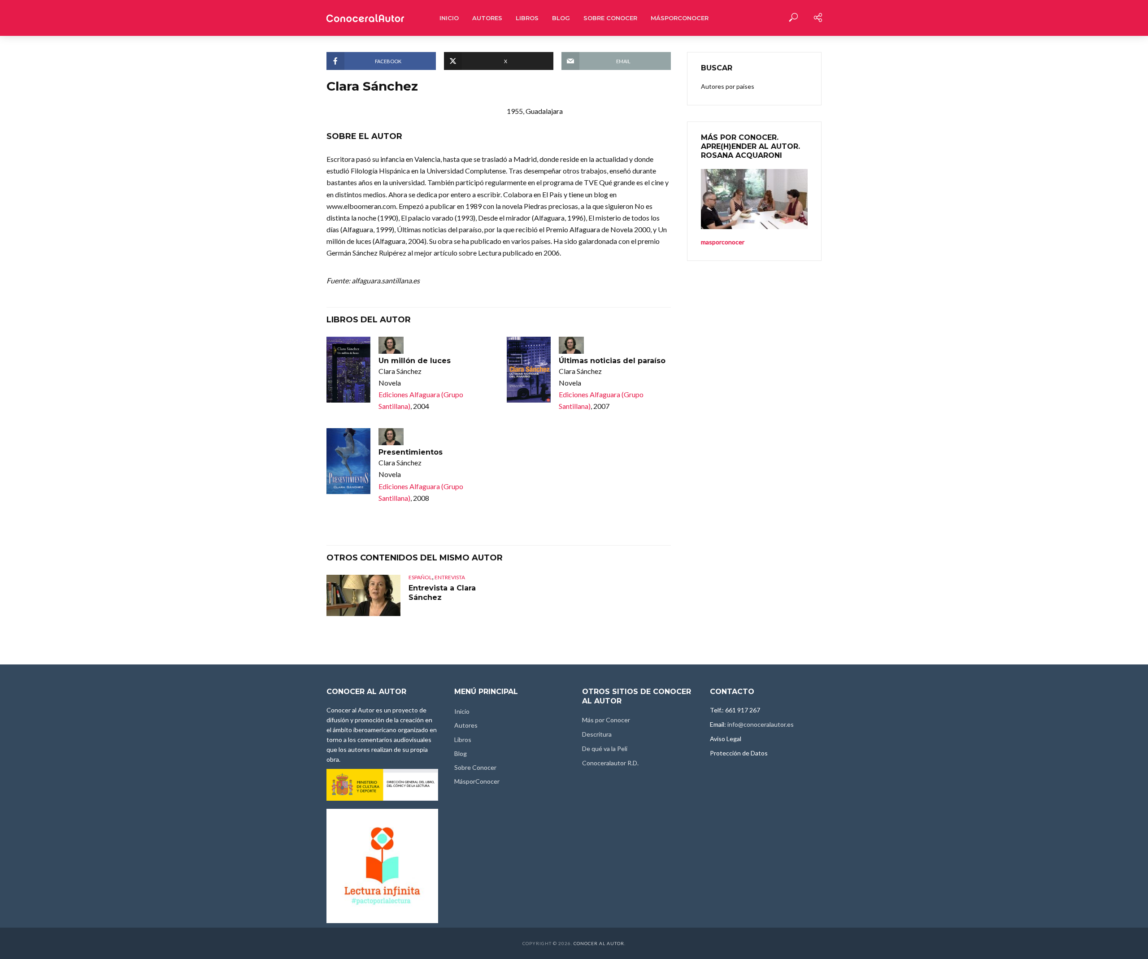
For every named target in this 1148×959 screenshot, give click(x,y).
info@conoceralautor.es (760, 724)
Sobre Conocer (610, 18)
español (420, 577)
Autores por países (727, 86)
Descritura (597, 734)
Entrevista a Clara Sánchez (442, 593)
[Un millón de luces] (348, 370)
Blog (561, 18)
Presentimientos (410, 452)
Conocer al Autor (599, 943)
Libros (527, 18)
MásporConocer (680, 18)
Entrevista (450, 577)
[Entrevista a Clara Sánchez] (363, 595)
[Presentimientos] (348, 461)
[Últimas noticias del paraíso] (529, 370)
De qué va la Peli (604, 748)
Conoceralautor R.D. (610, 763)
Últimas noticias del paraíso (612, 360)
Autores (487, 18)
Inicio (449, 18)
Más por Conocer (606, 720)
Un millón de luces (414, 360)
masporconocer (722, 242)
